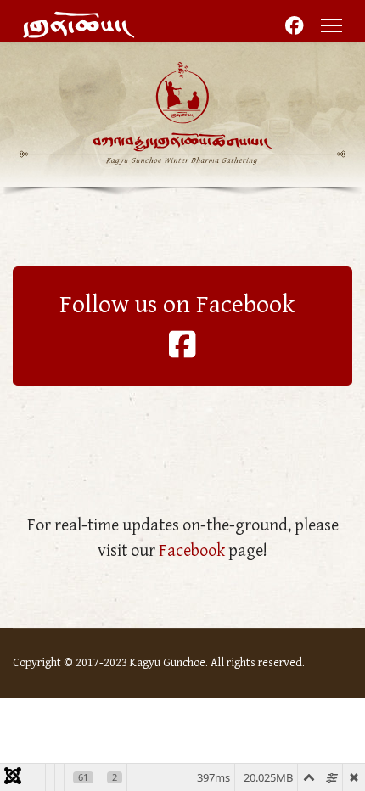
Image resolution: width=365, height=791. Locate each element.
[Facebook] (294, 27)
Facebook (192, 551)
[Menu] (331, 25)
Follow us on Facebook (182, 304)
